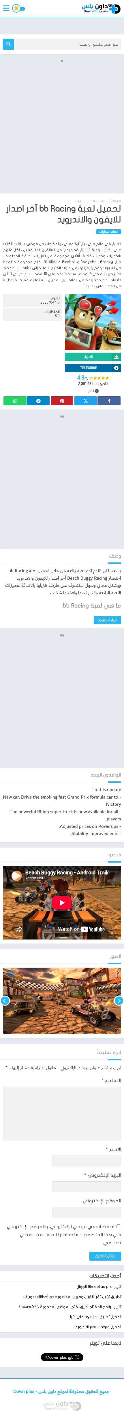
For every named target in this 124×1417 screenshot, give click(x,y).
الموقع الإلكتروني (102, 1200)
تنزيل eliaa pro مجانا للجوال (99, 1287)
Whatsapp (15, 400)
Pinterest (62, 400)
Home (116, 201)
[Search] (8, 44)
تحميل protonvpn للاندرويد (98, 1327)
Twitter (85, 400)
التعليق (111, 1080)
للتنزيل (88, 356)
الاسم (113, 1149)
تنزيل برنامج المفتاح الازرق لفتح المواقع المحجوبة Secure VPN (69, 1307)
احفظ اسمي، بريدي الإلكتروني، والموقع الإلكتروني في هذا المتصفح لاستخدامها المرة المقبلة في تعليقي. (64, 1234)
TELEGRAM (88, 368)
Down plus (24, 1391)
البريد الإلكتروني (102, 1175)
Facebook (109, 400)
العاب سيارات (85, 201)
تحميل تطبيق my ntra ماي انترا (95, 1317)
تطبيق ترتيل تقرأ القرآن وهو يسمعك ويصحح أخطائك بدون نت (71, 1297)
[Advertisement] (62, 126)
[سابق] (119, 1001)
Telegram (38, 400)
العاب (103, 201)
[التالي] (5, 1001)
